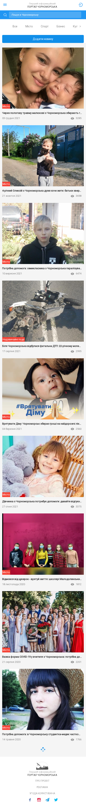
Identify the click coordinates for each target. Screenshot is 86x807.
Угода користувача (42, 793)
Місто (29, 26)
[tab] (15, 26)
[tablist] (43, 26)
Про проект (42, 780)
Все (15, 26)
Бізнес (61, 26)
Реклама (42, 787)
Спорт (45, 26)
